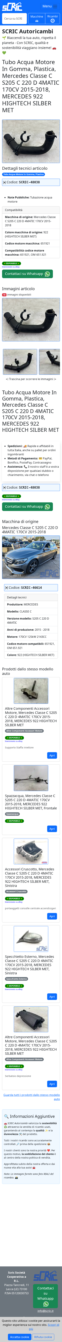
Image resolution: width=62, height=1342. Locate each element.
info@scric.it (46, 1311)
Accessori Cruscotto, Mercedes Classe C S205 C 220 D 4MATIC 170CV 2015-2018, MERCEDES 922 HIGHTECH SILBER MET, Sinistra (29, 877)
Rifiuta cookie (43, 1337)
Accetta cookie (19, 1337)
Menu (48, 6)
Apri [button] (52, 755)
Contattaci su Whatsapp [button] (24, 273)
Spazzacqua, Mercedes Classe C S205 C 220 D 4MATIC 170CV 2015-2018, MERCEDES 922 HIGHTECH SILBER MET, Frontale (31, 801)
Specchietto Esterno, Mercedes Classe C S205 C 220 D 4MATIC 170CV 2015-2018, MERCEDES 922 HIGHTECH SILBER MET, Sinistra (29, 964)
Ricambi (52, 16)
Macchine (36, 16)
